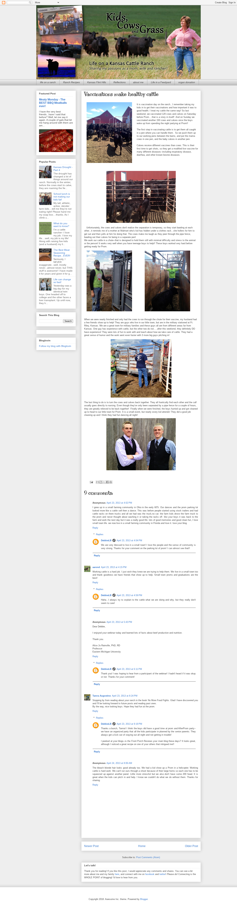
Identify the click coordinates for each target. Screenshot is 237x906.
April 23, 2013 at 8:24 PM (124, 695)
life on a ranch (48, 82)
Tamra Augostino (101, 695)
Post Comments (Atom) (148, 857)
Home (142, 846)
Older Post (191, 846)
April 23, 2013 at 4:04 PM (129, 540)
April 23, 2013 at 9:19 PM (129, 724)
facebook (149, 874)
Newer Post (91, 846)
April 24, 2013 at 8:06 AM (119, 763)
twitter (162, 874)
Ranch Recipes (71, 82)
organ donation (186, 82)
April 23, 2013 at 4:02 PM (119, 503)
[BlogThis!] (101, 482)
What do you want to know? (61, 225)
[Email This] (97, 482)
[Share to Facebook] (107, 482)
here (117, 874)
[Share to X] (104, 482)
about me (138, 82)
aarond (96, 567)
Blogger (144, 899)
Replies (99, 534)
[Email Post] (91, 482)
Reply (95, 527)
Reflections (119, 82)
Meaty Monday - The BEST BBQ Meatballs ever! (53, 103)
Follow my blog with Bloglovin (55, 346)
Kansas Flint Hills (96, 82)
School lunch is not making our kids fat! (61, 196)
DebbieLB (106, 540)
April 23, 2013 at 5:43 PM (119, 622)
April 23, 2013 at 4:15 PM (113, 567)
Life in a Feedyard (161, 82)
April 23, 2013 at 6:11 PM (129, 669)
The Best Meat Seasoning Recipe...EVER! (61, 252)
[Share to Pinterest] (110, 482)
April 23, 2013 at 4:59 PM (129, 595)
